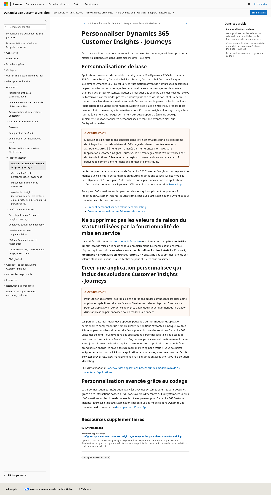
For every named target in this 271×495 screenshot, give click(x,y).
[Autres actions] (186, 23)
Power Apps (176, 184)
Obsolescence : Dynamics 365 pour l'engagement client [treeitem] (27, 251)
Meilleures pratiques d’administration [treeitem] (20, 94)
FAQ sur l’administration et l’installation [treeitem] (23, 241)
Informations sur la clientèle (105, 23)
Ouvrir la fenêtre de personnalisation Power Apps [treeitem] (26, 175)
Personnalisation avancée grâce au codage (244, 54)
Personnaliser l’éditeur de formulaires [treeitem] (24, 184)
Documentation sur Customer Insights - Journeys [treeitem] (21, 45)
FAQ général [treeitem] (15, 259)
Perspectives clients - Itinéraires (140, 23)
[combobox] (25, 26)
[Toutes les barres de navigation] (84, 23)
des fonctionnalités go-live (125, 241)
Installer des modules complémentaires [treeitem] (20, 232)
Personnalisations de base (240, 29)
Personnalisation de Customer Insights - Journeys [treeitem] (27, 165)
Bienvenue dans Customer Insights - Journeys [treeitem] (25, 35)
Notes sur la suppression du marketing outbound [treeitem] (21, 293)
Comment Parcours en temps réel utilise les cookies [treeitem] (26, 104)
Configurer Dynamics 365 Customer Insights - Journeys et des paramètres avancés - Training (132, 436)
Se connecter (260, 4)
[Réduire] (46, 20)
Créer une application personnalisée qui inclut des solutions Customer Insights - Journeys (245, 46)
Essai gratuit (259, 12)
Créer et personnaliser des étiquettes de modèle (116, 211)
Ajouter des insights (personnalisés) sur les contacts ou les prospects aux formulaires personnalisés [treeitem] (28, 198)
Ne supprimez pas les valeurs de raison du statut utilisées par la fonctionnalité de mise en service (243, 36)
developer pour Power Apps (132, 407)
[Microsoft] (6, 4)
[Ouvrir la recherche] (249, 4)
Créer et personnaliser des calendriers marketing (117, 207)
